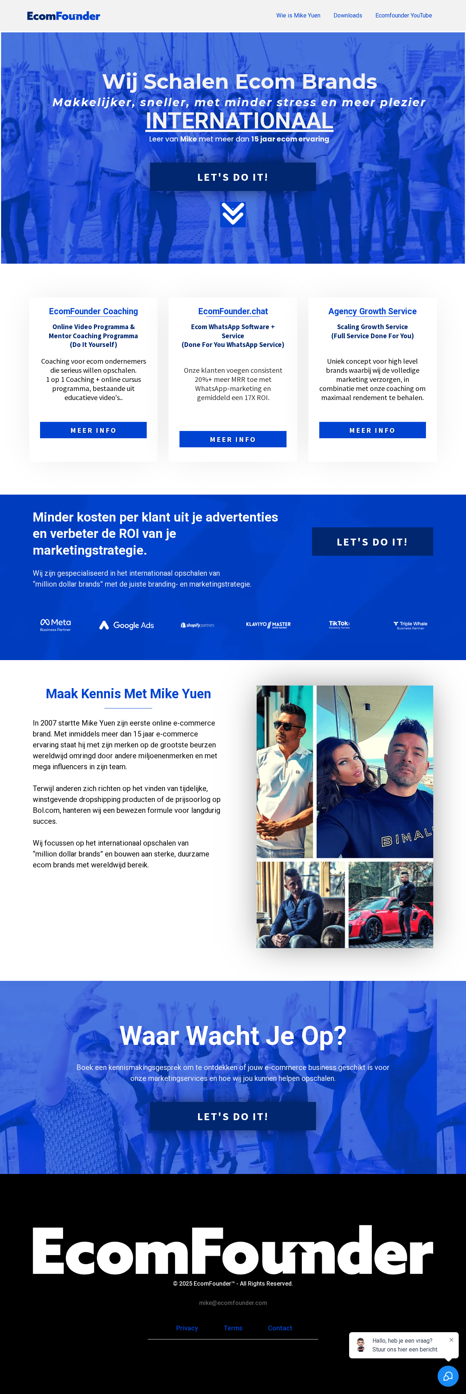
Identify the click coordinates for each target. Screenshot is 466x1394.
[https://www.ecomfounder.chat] (63, 15)
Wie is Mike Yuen (298, 15)
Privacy (187, 1328)
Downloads (347, 15)
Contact (280, 1328)
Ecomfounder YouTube (403, 15)
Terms (233, 1328)
